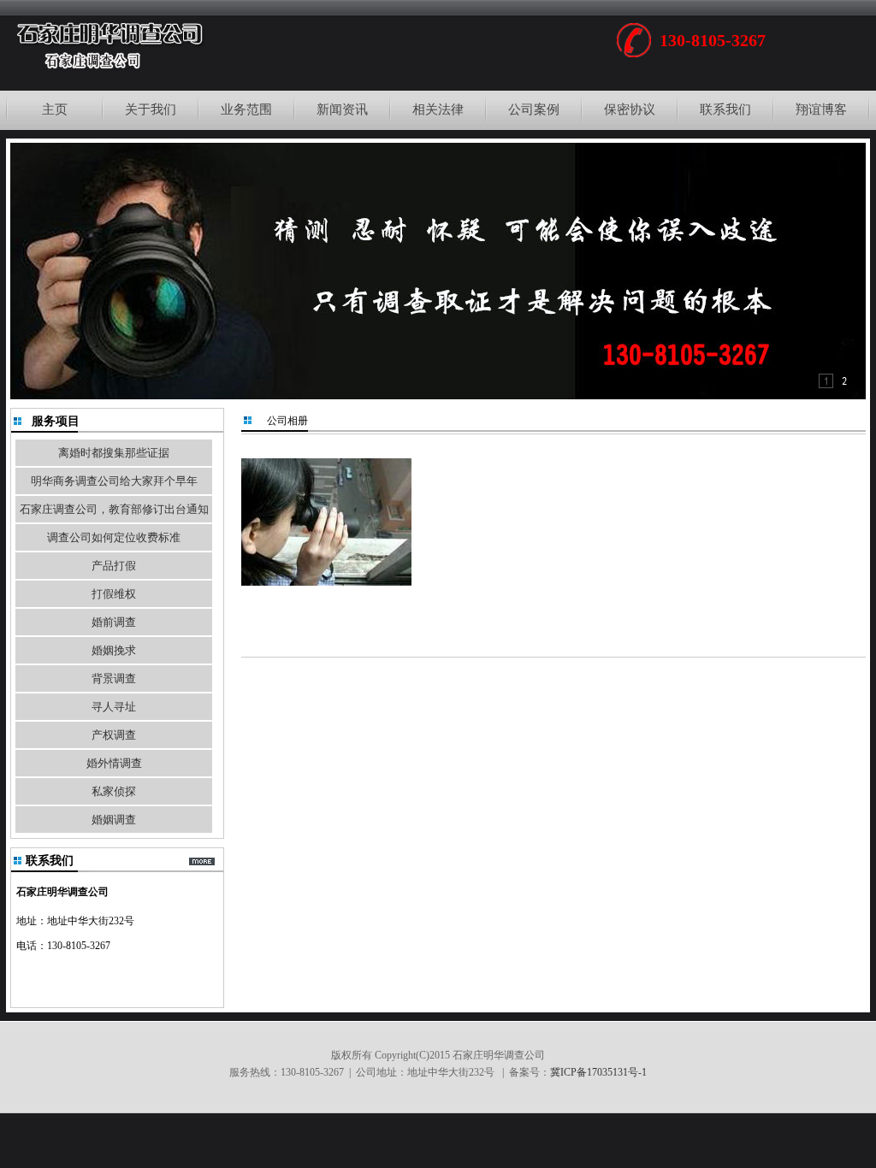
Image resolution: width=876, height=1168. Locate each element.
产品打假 (114, 565)
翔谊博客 (821, 109)
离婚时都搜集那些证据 (113, 452)
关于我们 (150, 109)
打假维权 (114, 593)
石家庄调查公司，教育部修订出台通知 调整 (114, 512)
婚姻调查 (114, 819)
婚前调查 (114, 622)
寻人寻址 (114, 706)
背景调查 (114, 678)
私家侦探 (114, 791)
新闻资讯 (342, 109)
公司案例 (533, 109)
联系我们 (725, 109)
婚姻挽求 (114, 650)
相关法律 (438, 109)
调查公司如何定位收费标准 (114, 537)
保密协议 (629, 109)
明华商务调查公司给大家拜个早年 (114, 481)
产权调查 (114, 735)
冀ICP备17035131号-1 (598, 1072)
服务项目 (56, 421)
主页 (55, 109)
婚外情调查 (114, 763)
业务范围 (246, 109)
